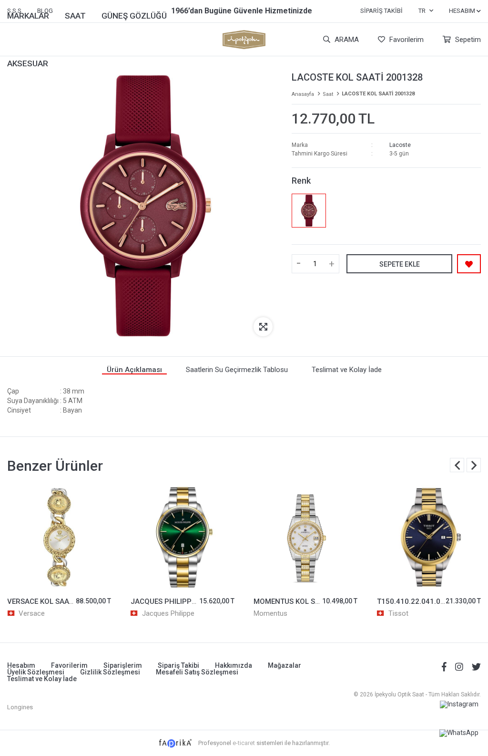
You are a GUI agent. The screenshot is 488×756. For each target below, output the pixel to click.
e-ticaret (244, 742)
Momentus (270, 613)
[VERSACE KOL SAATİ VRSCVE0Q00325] (59, 537)
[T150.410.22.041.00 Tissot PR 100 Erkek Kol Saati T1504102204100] (429, 537)
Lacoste (400, 145)
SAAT (75, 16)
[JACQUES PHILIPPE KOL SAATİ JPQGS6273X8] (183, 537)
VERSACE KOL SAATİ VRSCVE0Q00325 (71, 601)
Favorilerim (405, 39)
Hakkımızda (233, 665)
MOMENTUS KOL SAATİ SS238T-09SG (316, 601)
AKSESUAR (27, 63)
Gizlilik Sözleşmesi (110, 672)
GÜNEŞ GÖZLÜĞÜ (134, 16)
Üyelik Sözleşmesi (35, 672)
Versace (32, 613)
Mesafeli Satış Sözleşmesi (197, 672)
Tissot (398, 613)
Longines (20, 707)
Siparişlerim (122, 665)
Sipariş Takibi (381, 10)
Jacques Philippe (168, 613)
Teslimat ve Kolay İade (42, 679)
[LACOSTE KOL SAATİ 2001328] (308, 211)
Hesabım (21, 665)
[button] (474, 465)
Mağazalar (284, 665)
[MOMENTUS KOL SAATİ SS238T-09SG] (306, 537)
